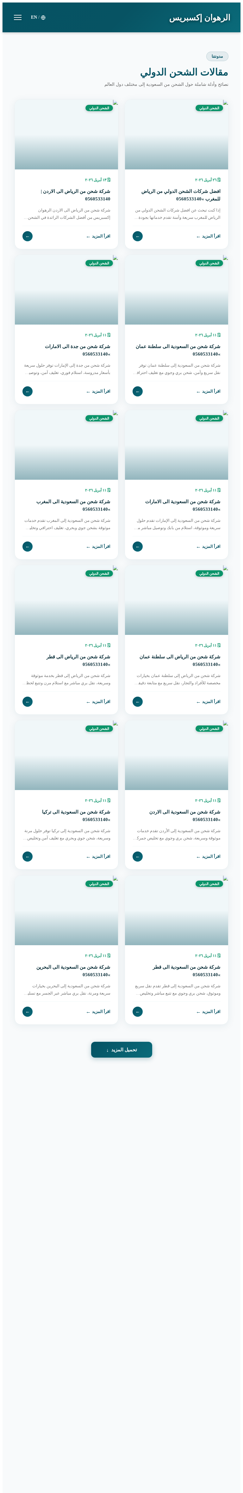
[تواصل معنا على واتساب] (19, 1474)
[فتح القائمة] (18, 17)
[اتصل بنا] (19, 1452)
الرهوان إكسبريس (199, 17)
